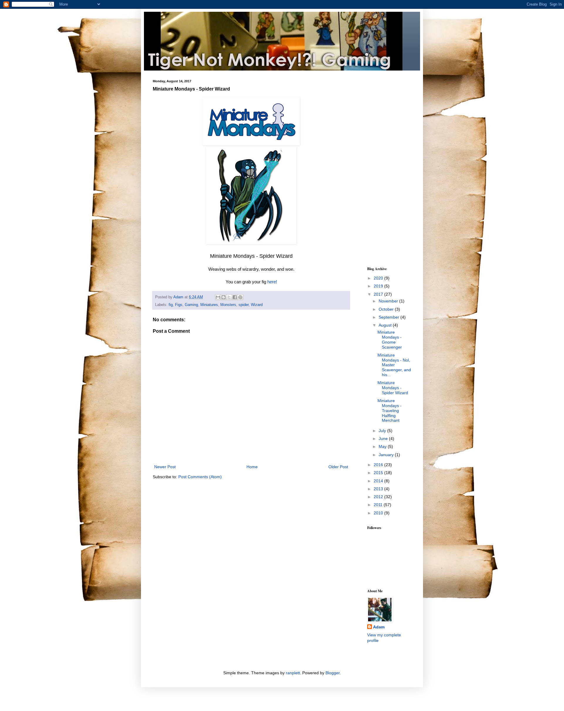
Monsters (228, 305)
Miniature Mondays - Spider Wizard (392, 387)
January (387, 454)
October (387, 309)
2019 (379, 286)
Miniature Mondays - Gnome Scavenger (389, 339)
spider (244, 305)
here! (272, 281)
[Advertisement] (384, 167)
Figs (178, 305)
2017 (379, 294)
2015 (379, 472)
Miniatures (209, 305)
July (383, 430)
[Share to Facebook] (235, 297)
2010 (379, 513)
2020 (379, 278)
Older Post (338, 466)
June (384, 438)
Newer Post (165, 466)
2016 (379, 464)
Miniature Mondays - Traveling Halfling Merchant (389, 410)
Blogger (332, 672)
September (389, 317)
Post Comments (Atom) (200, 476)
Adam (379, 627)
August (386, 325)
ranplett (293, 672)
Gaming (191, 305)
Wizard (257, 305)
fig (171, 305)
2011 (379, 504)
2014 (379, 481)
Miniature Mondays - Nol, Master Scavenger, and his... (394, 365)
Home (252, 466)
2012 (379, 496)
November (389, 301)
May (383, 446)
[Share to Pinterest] (240, 297)
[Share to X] (229, 297)
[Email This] (218, 297)
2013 (379, 488)
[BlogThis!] (223, 297)
